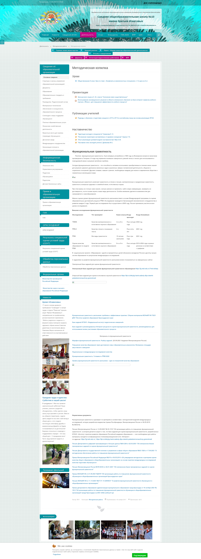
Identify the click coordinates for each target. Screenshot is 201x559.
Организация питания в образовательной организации (53, 148)
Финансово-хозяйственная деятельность (52, 127)
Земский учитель (91, 50)
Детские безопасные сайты (52, 184)
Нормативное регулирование (53, 169)
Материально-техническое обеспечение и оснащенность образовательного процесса (53, 108)
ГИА (44, 218)
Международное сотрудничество (54, 143)
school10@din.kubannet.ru (148, 25)
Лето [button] (149, 35)
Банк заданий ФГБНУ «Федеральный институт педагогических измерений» (98, 322)
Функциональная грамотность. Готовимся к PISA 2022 (90, 356)
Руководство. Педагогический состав (55, 102)
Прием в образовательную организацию (52, 203)
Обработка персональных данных (54, 267)
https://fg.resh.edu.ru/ (88, 439)
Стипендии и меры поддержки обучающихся (53, 117)
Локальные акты (48, 165)
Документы (46, 88)
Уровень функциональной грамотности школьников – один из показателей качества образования (105, 361)
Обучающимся (48, 176)
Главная (45, 35)
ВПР (134, 35)
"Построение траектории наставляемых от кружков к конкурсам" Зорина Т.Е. (104, 137)
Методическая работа (96, 500)
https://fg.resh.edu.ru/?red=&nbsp (147, 268)
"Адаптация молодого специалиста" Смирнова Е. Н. (96, 134)
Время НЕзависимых (51, 302)
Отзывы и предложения (102, 53)
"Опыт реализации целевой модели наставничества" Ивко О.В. (99, 140)
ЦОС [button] (141, 35)
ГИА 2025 (125, 35)
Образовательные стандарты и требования (53, 96)
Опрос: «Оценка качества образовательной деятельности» (126, 50)
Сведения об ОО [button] (69, 35)
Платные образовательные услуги (54, 122)
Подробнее (57, 554)
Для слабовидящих (153, 2)
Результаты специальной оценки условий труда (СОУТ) (54, 249)
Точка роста (113, 35)
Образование (47, 91)
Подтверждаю (140, 555)
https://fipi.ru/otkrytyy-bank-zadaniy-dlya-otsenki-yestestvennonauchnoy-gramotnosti (124, 439)
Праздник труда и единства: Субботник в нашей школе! (54, 399)
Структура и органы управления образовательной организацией (54, 82)
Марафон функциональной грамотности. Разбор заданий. (92, 340)
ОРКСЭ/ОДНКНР (48, 230)
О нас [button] (100, 35)
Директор (78, 58)
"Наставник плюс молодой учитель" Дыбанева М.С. (95, 142)
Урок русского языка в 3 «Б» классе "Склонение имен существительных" (103, 97)
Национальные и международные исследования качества (92, 352)
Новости (55, 35)
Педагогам (46, 173)
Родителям (46, 180)
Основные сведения (50, 77)
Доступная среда (48, 140)
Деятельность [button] (87, 35)
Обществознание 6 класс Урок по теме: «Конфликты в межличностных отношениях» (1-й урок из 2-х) (113, 81)
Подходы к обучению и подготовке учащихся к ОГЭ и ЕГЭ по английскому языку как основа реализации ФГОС (116, 118)
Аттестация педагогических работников (104, 58)
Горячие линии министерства (67, 50)
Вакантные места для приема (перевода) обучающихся (53, 134)
